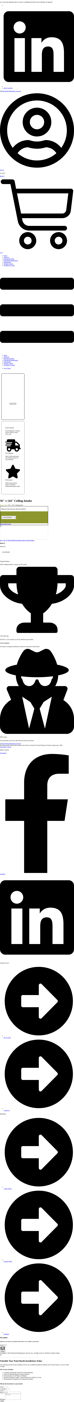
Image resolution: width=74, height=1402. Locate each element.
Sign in (2, 170)
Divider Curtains (8, 264)
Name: (2, 1387)
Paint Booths (7, 262)
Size (6, 505)
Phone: (2, 1392)
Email (2, 1345)
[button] (37, 310)
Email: (2, 1391)
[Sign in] (37, 168)
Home (5, 255)
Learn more (13, 403)
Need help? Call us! (5, 747)
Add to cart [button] (2, 546)
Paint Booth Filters (9, 259)
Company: (3, 1389)
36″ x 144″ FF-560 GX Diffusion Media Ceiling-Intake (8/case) (17, 540)
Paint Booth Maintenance (11, 260)
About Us (6, 257)
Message (2, 1399)
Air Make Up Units (9, 265)
